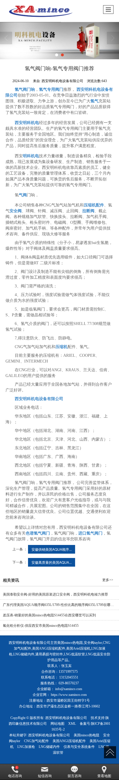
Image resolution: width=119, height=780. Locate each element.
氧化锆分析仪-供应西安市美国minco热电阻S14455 (41, 626)
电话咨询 (15, 776)
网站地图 (57, 724)
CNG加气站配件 (36, 741)
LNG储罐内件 (49, 747)
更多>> (107, 580)
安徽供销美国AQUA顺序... (51, 549)
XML (72, 724)
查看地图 (104, 776)
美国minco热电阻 (86, 735)
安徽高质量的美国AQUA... (51, 562)
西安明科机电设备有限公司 (66, 718)
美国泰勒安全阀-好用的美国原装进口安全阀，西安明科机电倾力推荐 (55, 594)
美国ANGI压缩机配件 (69, 741)
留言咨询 (74, 776)
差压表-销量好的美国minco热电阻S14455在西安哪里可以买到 (49, 615)
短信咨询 (45, 776)
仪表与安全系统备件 (79, 747)
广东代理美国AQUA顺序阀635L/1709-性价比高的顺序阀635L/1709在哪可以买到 (61, 605)
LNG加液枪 (26, 747)
